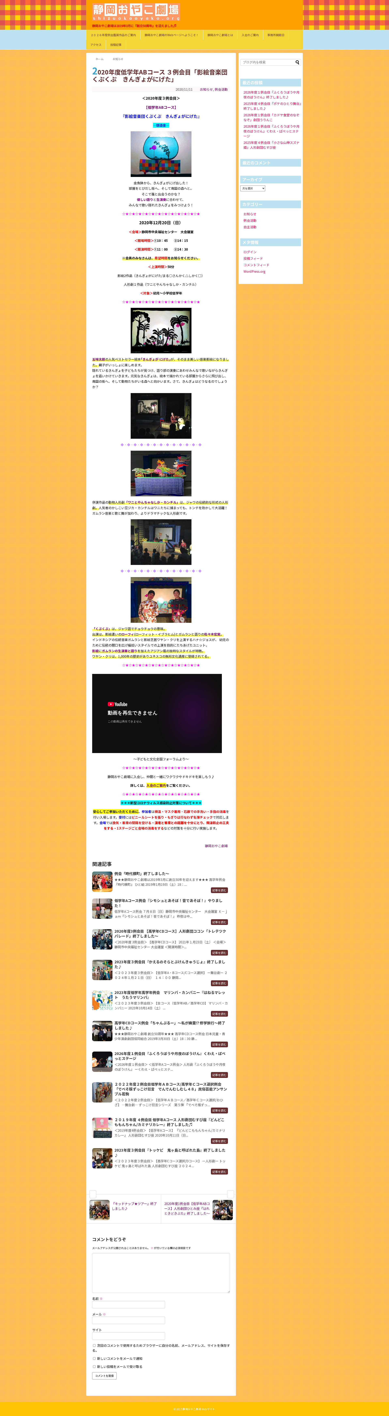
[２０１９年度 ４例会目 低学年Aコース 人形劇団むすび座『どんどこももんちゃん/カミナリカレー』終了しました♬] (102, 1128)
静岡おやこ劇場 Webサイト (199, 1409)
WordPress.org (254, 271)
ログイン (250, 251)
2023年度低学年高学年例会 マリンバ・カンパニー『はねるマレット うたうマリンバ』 (169, 995)
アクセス (96, 45)
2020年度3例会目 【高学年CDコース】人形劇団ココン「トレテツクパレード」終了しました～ (170, 933)
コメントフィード (256, 264)
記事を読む (219, 890)
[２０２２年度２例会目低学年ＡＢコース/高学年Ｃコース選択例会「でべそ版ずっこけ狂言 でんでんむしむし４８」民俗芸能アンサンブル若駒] (102, 1092)
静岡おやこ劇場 (216, 845)
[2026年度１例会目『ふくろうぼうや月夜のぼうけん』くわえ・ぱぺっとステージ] (102, 1062)
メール (99, 1314)
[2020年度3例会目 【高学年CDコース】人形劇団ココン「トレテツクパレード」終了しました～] (102, 939)
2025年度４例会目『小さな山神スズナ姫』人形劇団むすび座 (271, 145)
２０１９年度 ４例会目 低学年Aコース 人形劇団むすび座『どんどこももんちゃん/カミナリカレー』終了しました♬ (169, 1122)
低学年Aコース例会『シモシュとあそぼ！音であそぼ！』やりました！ (168, 903)
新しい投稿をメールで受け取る (119, 1366)
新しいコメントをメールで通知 (119, 1358)
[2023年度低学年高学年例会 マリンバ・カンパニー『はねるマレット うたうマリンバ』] (102, 1000)
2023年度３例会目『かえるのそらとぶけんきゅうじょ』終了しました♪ (169, 964)
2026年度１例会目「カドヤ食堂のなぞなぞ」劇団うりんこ (271, 117)
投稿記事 (116, 45)
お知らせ (206, 89)
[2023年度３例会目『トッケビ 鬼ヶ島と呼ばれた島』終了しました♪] (102, 1158)
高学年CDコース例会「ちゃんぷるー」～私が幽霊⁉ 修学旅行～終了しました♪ (169, 1025)
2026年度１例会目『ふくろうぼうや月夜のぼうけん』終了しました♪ (271, 94)
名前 (97, 1298)
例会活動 (221, 89)
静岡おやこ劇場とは (220, 35)
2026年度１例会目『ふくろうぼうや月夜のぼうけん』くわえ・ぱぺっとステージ (169, 1056)
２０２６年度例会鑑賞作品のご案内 (113, 35)
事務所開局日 (275, 35)
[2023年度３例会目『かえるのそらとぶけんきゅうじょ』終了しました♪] (102, 970)
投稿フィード (253, 258)
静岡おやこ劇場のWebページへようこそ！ (172, 35)
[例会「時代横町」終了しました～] (102, 882)
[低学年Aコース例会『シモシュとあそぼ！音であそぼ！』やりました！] (102, 909)
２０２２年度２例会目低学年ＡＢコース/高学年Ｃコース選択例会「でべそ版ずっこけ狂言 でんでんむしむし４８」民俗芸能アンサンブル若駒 (170, 1089)
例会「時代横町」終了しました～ (141, 873)
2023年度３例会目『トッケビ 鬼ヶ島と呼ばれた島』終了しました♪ (169, 1152)
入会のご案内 (250, 35)
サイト (97, 1329)
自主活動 (250, 226)
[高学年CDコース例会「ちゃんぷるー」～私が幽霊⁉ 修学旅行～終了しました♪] (102, 1031)
